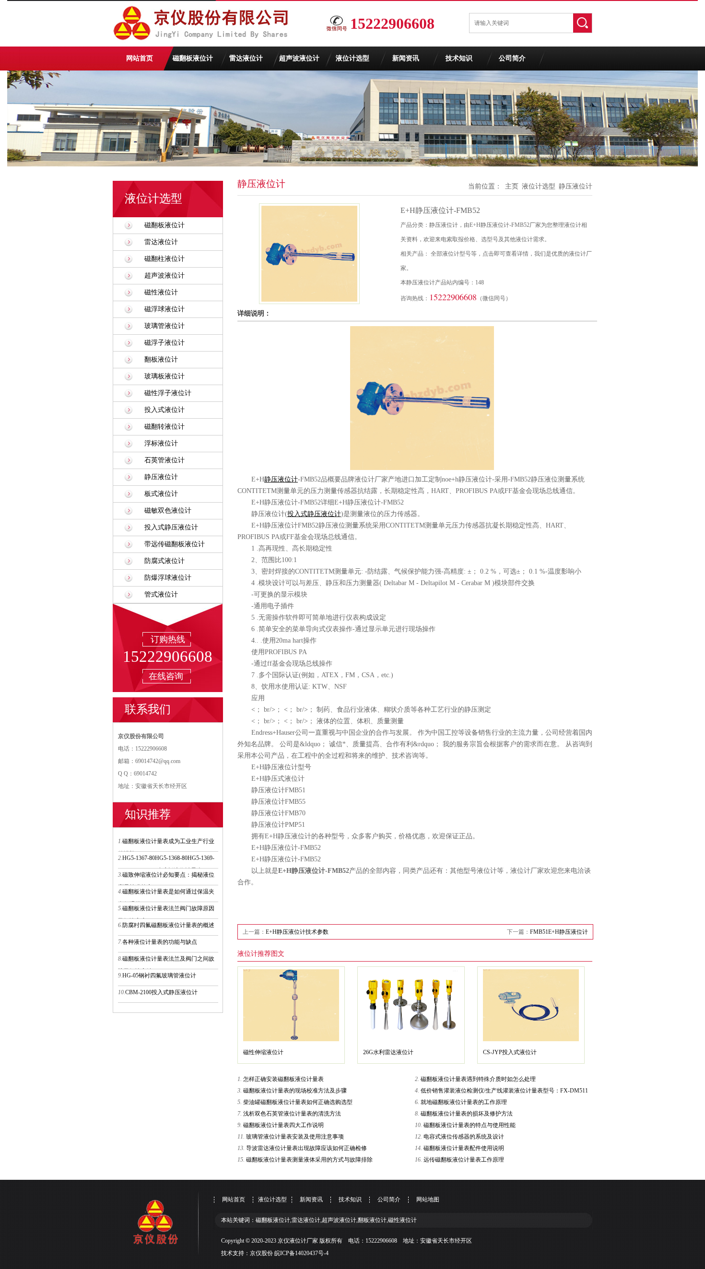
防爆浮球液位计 (167, 577)
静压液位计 (161, 477)
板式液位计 (161, 493)
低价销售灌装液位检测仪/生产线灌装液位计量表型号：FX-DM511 (504, 1090)
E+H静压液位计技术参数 (297, 931)
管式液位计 (161, 594)
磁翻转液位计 (164, 426)
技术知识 (459, 58)
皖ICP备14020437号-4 (301, 1253)
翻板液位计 (161, 359)
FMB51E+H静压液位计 (559, 931)
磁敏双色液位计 (167, 510)
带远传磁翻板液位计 (174, 544)
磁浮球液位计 (164, 309)
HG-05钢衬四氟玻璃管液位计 (159, 975)
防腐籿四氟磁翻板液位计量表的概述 (168, 925)
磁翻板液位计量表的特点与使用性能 (469, 1125)
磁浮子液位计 (164, 342)
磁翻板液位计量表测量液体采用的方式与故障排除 (309, 1159)
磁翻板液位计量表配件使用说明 (463, 1148)
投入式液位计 (164, 409)
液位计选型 (352, 58)
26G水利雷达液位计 (388, 1052)
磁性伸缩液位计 (263, 1052)
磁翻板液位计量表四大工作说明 (283, 1125)
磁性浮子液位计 (167, 393)
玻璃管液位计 (164, 325)
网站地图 (427, 1199)
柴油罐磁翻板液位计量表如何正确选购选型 (297, 1102)
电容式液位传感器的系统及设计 (463, 1136)
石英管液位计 (164, 460)
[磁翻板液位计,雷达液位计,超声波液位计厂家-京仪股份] (204, 44)
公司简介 (512, 58)
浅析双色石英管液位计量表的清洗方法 (292, 1113)
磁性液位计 (161, 292)
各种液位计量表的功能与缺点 (159, 942)
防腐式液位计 (164, 560)
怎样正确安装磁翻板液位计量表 (283, 1079)
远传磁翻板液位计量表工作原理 (463, 1159)
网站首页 (139, 58)
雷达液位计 (246, 58)
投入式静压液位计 (171, 527)
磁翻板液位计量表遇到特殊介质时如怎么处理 (478, 1079)
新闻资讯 (405, 58)
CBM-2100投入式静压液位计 (161, 992)
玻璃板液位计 (164, 376)
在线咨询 (166, 676)
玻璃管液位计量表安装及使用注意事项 (295, 1136)
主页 (511, 186)
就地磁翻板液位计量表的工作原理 (464, 1102)
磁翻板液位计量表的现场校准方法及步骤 (295, 1090)
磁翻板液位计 (193, 58)
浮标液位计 (161, 443)
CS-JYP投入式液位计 (510, 1052)
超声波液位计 (299, 58)
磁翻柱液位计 (164, 258)
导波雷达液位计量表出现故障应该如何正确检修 (306, 1148)
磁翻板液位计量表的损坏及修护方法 (467, 1113)
